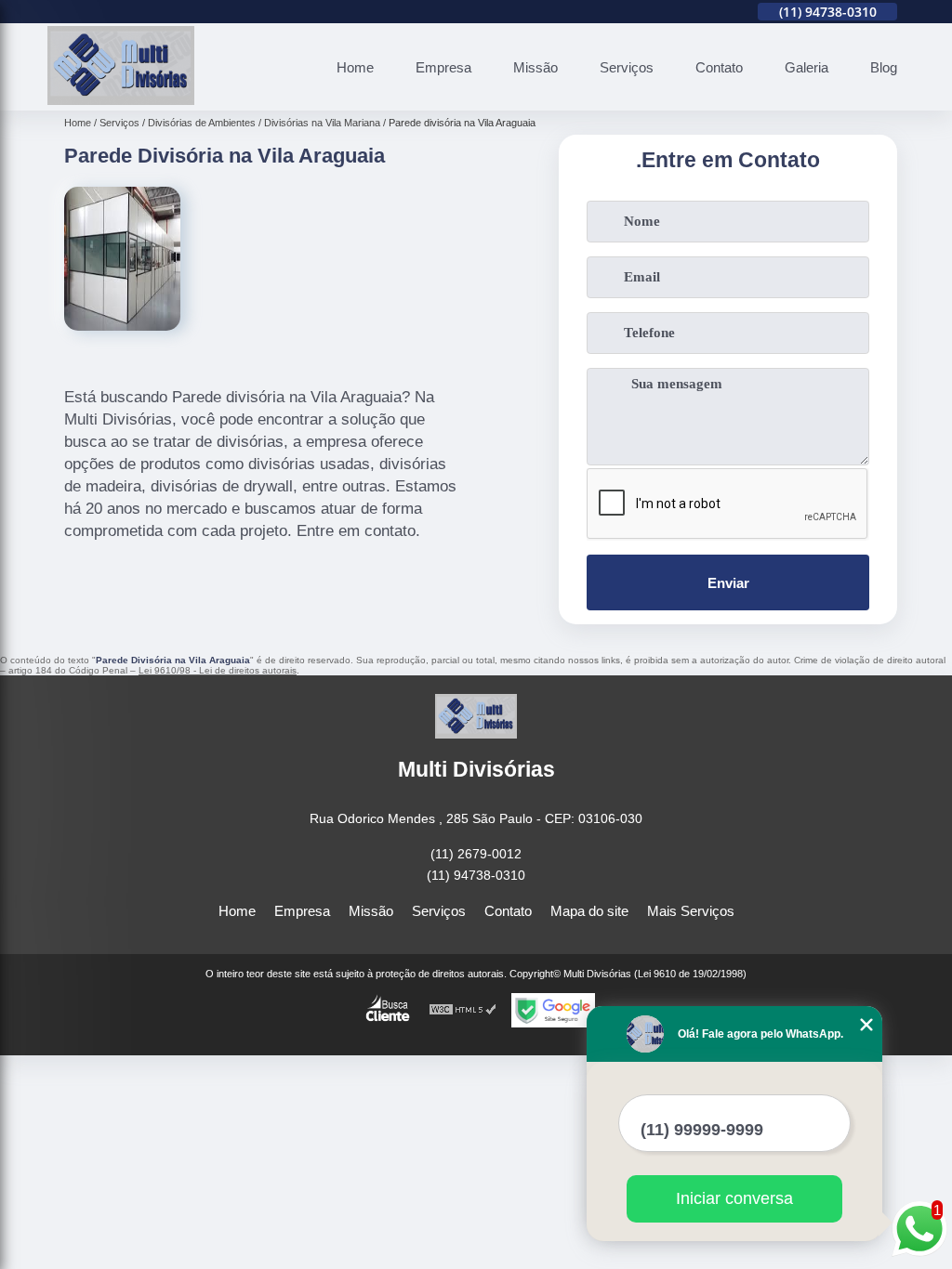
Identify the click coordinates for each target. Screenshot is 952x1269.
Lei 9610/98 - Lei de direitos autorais (218, 670)
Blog (883, 67)
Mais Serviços (690, 911)
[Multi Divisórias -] (120, 100)
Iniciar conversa (734, 1198)
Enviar (728, 583)
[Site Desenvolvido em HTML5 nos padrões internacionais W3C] (463, 1010)
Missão (535, 67)
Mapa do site (589, 911)
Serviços (627, 67)
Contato (719, 67)
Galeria (806, 67)
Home (355, 67)
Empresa (443, 67)
